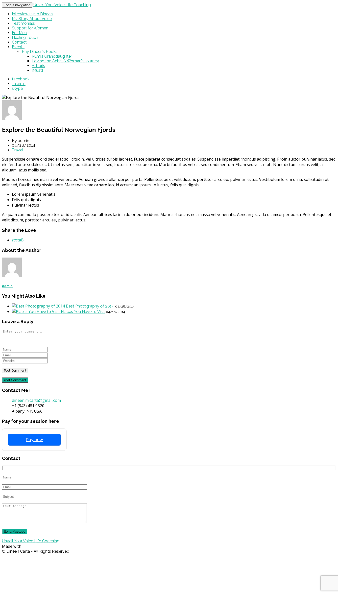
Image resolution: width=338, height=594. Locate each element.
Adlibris (38, 65)
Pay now (34, 439)
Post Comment (15, 380)
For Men (19, 32)
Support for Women (30, 28)
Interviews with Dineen (32, 14)
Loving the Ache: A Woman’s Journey (65, 61)
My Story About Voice (32, 18)
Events (18, 47)
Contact (19, 42)
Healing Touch (25, 37)
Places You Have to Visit (83, 311)
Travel (17, 150)
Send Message (14, 531)
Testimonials (23, 23)
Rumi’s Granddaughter (52, 56)
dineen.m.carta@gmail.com (36, 400)
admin (7, 286)
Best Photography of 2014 (90, 306)
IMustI (37, 70)
